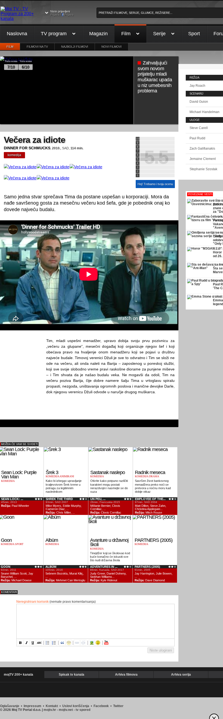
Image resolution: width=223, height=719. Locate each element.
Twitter (118, 706)
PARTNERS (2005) (153, 540)
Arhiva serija (181, 674)
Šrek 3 (52, 472)
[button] (20, 643)
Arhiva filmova (126, 674)
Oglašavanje (9, 706)
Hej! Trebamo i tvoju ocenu (155, 184)
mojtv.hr (50, 710)
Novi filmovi (111, 46)
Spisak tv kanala (71, 674)
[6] (157, 155)
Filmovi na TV (37, 46)
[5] (157, 159)
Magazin (98, 33)
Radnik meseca (150, 472)
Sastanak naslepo (107, 472)
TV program (54, 33)
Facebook (101, 706)
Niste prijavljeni (61, 13)
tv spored (83, 710)
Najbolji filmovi (74, 46)
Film (126, 33)
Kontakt (52, 706)
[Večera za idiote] (20, 167)
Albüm (51, 540)
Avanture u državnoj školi (109, 542)
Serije (159, 33)
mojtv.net (66, 710)
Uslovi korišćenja (75, 706)
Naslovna (17, 33)
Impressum (32, 706)
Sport (194, 33)
